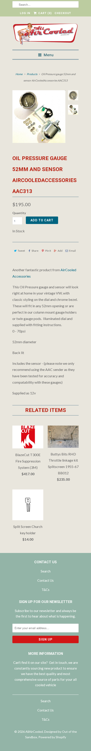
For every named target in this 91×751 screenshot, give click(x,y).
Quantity (19, 213)
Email (72, 250)
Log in (25, 13)
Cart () (44, 13)
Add (60, 250)
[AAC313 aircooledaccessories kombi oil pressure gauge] (38, 116)
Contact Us (45, 580)
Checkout (63, 13)
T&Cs (45, 590)
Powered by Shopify (52, 737)
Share (35, 250)
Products (32, 74)
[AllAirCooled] (45, 34)
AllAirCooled (34, 731)
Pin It (48, 250)
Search (46, 571)
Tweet (21, 250)
